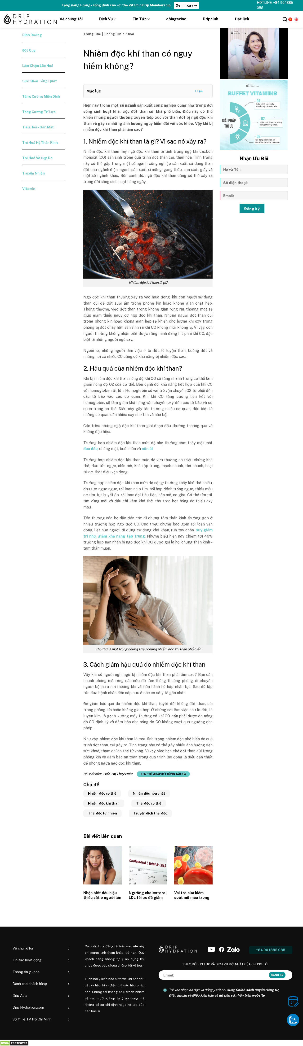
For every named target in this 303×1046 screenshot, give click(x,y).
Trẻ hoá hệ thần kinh (40, 142)
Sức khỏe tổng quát (39, 81)
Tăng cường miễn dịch (41, 96)
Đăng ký (252, 208)
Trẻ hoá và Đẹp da (37, 158)
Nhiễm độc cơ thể (102, 793)
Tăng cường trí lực (38, 112)
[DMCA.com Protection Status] (14, 1043)
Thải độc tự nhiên (102, 813)
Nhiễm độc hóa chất (149, 793)
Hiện (199, 91)
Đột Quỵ (29, 50)
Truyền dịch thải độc (150, 813)
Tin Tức (140, 19)
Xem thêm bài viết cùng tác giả (163, 774)
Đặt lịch (242, 19)
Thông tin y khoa (119, 34)
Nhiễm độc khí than (104, 803)
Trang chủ (92, 34)
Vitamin (28, 189)
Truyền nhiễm (33, 173)
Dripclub (210, 19)
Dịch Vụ (106, 19)
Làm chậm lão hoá (37, 66)
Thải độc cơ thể (148, 803)
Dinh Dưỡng (32, 35)
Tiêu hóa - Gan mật (38, 127)
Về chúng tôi (71, 19)
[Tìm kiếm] (285, 19)
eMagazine (176, 19)
